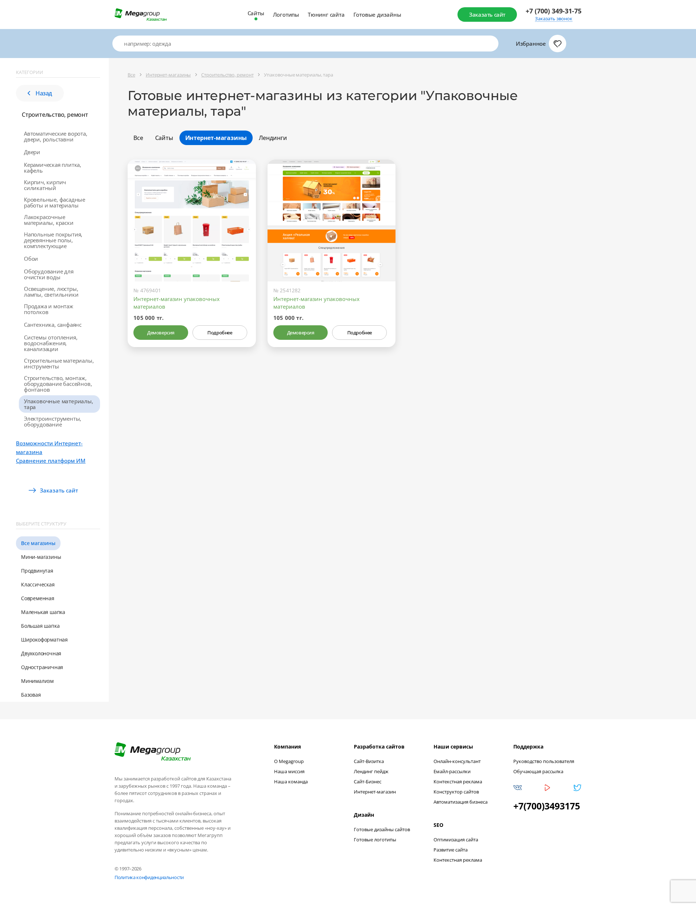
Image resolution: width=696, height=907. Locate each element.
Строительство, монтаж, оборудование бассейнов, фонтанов (58, 383)
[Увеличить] (242, 250)
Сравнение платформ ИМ (51, 460)
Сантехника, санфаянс (53, 324)
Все (138, 138)
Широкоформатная (44, 639)
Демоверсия (160, 332)
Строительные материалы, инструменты (59, 363)
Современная (37, 598)
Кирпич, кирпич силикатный (45, 184)
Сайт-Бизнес (367, 781)
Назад (44, 93)
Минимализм (37, 680)
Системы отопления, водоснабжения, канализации (50, 343)
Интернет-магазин (375, 791)
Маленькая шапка (43, 612)
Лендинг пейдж (371, 771)
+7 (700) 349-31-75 (553, 11)
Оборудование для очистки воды (49, 274)
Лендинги (273, 138)
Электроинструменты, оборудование (52, 421)
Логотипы (286, 14)
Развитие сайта (451, 849)
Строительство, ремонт (55, 115)
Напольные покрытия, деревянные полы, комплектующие (53, 240)
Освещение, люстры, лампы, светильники (51, 291)
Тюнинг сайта (326, 14)
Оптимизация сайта (456, 839)
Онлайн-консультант (457, 761)
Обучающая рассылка (538, 771)
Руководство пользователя (543, 761)
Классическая (38, 584)
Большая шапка (40, 625)
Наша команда (291, 781)
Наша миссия (289, 771)
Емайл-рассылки (452, 771)
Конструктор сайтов (456, 791)
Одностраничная (42, 667)
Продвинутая (37, 570)
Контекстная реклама (458, 781)
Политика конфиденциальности (149, 877)
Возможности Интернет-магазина (49, 447)
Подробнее (219, 332)
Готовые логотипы (375, 839)
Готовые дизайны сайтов (382, 829)
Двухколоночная (41, 653)
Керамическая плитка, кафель (52, 167)
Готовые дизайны (377, 14)
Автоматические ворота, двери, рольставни (55, 136)
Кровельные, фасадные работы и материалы (54, 202)
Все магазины (38, 543)
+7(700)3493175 (546, 806)
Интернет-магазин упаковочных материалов (176, 302)
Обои (31, 258)
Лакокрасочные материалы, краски (49, 219)
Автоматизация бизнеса (461, 802)
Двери (32, 152)
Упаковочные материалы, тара (58, 404)
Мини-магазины (41, 556)
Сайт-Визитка (369, 761)
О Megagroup (289, 761)
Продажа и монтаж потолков (48, 309)
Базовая (31, 694)
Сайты (256, 13)
